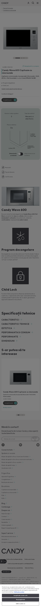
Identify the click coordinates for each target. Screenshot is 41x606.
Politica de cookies (19, 592)
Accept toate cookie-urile (20, 595)
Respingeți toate (20, 599)
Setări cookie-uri (20, 603)
